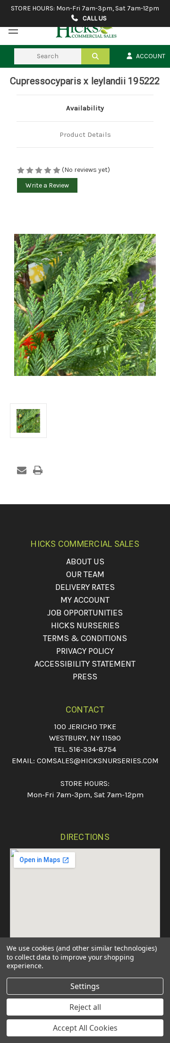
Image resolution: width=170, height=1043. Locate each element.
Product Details (85, 134)
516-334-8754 (92, 749)
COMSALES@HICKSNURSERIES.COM (98, 760)
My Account (85, 600)
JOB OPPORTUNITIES (85, 612)
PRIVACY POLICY (85, 651)
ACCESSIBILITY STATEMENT (85, 664)
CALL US (94, 18)
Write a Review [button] (47, 185)
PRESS (85, 676)
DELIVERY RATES (85, 587)
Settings (85, 986)
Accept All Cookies (85, 1028)
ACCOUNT (150, 56)
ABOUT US (85, 561)
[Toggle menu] (13, 30)
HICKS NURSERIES (85, 625)
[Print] (37, 470)
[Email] (21, 470)
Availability (85, 108)
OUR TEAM (85, 574)
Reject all (85, 1007)
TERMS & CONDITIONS (85, 638)
